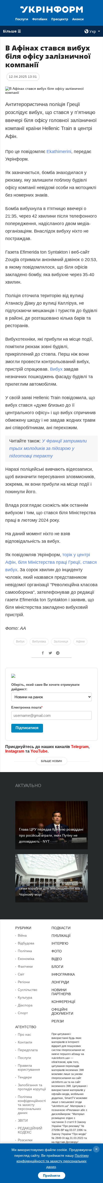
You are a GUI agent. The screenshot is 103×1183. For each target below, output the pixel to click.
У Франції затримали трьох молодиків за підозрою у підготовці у (48, 448)
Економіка (26, 959)
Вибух (56, 369)
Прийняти (51, 1175)
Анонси (78, 19)
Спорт (23, 1013)
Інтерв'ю (60, 943)
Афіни (80, 641)
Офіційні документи (62, 1011)
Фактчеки (25, 966)
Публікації (61, 936)
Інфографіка (63, 974)
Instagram (14, 751)
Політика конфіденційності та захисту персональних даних (32, 1105)
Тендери (25, 1077)
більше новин (51, 761)
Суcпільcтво (27, 990)
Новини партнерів (61, 992)
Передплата (28, 1050)
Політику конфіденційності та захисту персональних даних (52, 1161)
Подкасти (61, 928)
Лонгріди (60, 982)
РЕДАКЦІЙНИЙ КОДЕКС (30, 1130)
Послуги (21, 19)
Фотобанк (39, 19)
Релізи (58, 1021)
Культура (25, 997)
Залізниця (61, 641)
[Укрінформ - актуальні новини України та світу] (51, 9)
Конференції (63, 1002)
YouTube (39, 751)
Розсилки (25, 1140)
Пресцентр (59, 19)
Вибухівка (39, 641)
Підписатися (27, 728)
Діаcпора (25, 1005)
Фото (57, 951)
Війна (22, 935)
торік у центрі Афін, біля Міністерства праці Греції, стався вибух (51, 562)
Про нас (24, 1034)
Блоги (57, 967)
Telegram (79, 747)
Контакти (25, 1042)
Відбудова (26, 943)
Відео (57, 959)
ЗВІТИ (23, 1120)
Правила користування (29, 1067)
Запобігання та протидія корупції (32, 1087)
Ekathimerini (58, 151)
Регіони (24, 982)
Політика (25, 951)
